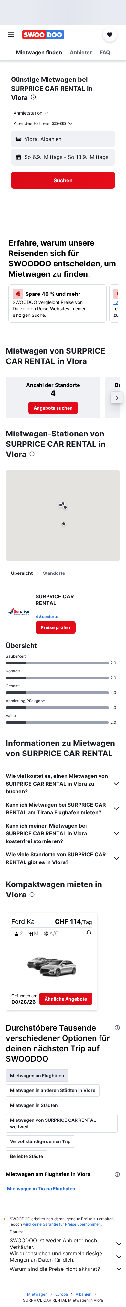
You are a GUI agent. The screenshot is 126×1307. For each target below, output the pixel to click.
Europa (61, 1294)
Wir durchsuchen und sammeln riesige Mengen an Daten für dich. (56, 1256)
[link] (53, 408)
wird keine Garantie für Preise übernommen (62, 1224)
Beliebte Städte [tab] (26, 1156)
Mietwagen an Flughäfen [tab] (37, 1075)
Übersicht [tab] (22, 573)
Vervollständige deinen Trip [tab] (40, 1141)
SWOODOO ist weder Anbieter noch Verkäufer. (53, 1243)
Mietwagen (37, 1294)
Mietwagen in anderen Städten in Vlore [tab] (52, 1090)
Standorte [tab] (54, 573)
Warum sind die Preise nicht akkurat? (55, 1269)
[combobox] (31, 113)
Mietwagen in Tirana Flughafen (41, 1188)
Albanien (83, 1294)
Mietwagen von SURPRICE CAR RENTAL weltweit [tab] (53, 1123)
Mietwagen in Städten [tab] (34, 1105)
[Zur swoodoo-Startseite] (43, 34)
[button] (11, 34)
